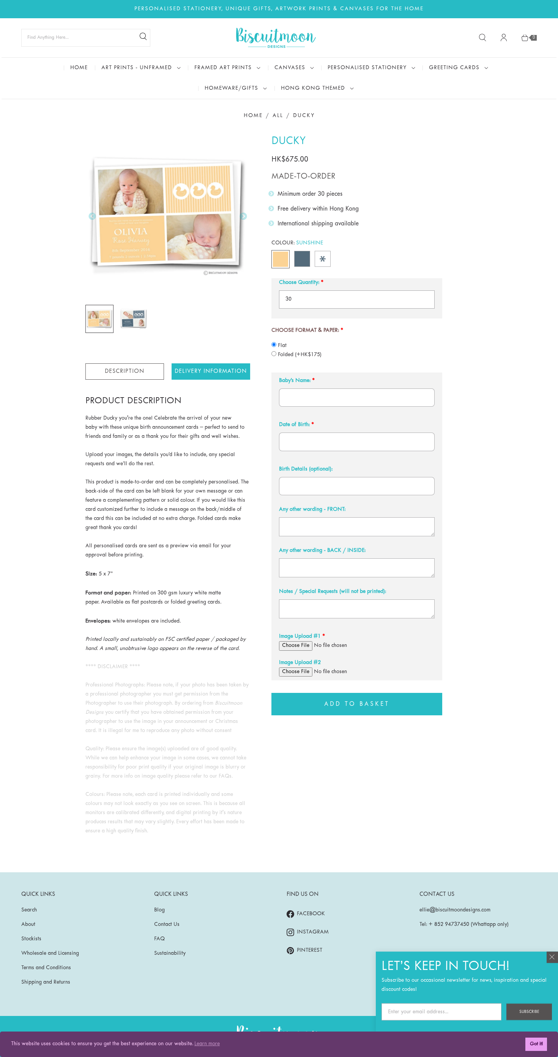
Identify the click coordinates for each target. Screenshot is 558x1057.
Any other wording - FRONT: (312, 509)
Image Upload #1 (300, 636)
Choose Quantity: (299, 282)
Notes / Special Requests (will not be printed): (332, 591)
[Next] (243, 216)
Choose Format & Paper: (305, 330)
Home (253, 115)
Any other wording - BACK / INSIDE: (322, 550)
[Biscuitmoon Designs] (276, 38)
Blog (159, 910)
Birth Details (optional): (306, 469)
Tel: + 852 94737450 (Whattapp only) (464, 924)
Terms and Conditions (46, 967)
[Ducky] (167, 216)
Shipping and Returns (45, 982)
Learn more (207, 1043)
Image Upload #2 (300, 662)
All (278, 115)
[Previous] (92, 216)
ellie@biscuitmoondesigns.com (454, 910)
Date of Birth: (294, 424)
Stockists (31, 939)
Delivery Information (211, 371)
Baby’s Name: (295, 380)
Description (124, 371)
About (28, 924)
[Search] (143, 38)
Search (29, 910)
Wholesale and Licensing (50, 953)
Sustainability (170, 953)
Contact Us (167, 924)
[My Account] (503, 38)
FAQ (159, 939)
